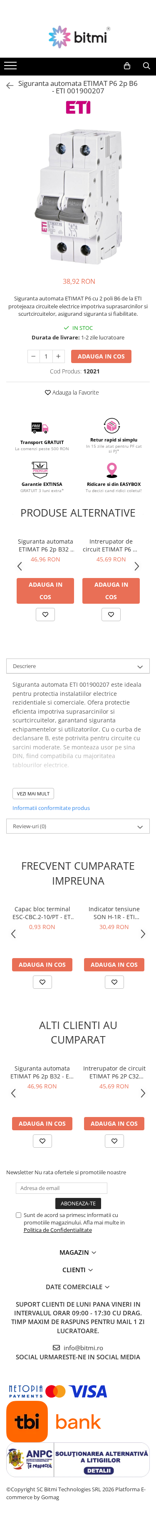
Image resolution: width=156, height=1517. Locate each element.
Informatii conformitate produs (51, 808)
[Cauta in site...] (146, 66)
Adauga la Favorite (75, 392)
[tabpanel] (78, 196)
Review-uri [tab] (29, 826)
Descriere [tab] (24, 666)
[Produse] (11, 68)
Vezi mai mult (33, 793)
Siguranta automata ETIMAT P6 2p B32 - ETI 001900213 (45, 545)
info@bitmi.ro (82, 1348)
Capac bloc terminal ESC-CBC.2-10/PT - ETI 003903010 (42, 913)
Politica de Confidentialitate (58, 1230)
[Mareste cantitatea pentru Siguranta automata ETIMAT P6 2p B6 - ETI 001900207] (58, 356)
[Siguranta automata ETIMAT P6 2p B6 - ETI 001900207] (78, 196)
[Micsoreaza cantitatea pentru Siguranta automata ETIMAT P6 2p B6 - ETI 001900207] (33, 356)
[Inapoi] (6, 85)
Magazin (75, 1252)
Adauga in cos (101, 356)
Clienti (74, 1270)
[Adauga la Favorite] (45, 614)
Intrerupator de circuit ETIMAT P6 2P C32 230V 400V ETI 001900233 (111, 545)
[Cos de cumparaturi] (127, 66)
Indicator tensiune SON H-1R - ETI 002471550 (114, 913)
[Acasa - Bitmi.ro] (78, 36)
